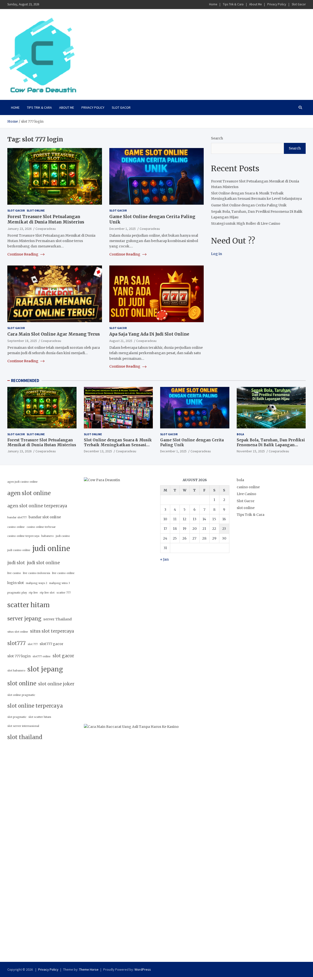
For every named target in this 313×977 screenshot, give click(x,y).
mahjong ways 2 (36, 583)
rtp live (33, 592)
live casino (14, 573)
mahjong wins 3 (59, 583)
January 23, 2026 (19, 228)
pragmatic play (17, 592)
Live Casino (246, 494)
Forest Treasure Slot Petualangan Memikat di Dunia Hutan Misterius (45, 219)
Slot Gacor (299, 4)
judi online (51, 548)
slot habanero (16, 670)
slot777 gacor (51, 644)
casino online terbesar (41, 527)
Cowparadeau (45, 228)
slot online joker (56, 684)
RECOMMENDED (25, 380)
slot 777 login (19, 656)
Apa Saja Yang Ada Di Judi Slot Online (149, 334)
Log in (216, 254)
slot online (36, 210)
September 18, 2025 (22, 341)
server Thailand (57, 619)
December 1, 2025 (122, 228)
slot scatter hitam (39, 717)
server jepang (24, 619)
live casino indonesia (36, 573)
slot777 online (42, 656)
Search (217, 138)
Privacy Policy (276, 4)
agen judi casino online (22, 481)
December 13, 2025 (98, 451)
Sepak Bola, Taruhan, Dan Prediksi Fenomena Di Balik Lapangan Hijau (271, 445)
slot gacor (63, 655)
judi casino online (18, 550)
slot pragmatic (16, 717)
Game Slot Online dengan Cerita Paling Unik (249, 205)
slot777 (16, 643)
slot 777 (33, 644)
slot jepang (45, 669)
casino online (16, 527)
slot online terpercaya (35, 706)
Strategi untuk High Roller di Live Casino (245, 223)
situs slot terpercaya (52, 631)
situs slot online (17, 631)
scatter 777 (63, 592)
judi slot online (43, 562)
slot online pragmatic (21, 695)
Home (213, 4)
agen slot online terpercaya (37, 506)
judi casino (63, 536)
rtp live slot (47, 592)
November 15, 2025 (251, 451)
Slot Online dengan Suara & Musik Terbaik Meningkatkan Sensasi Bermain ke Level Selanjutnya (118, 445)
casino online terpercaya (23, 536)
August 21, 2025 (120, 341)
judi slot (16, 562)
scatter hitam (28, 605)
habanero (47, 536)
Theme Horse (89, 969)
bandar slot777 (17, 517)
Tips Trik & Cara (233, 4)
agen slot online (29, 493)
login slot (15, 583)
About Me (255, 4)
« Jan (164, 559)
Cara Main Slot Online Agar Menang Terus (53, 334)
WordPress (142, 969)
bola (240, 434)
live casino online (63, 573)
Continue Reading (23, 254)
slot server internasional (23, 726)
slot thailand (24, 737)
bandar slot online (45, 517)
